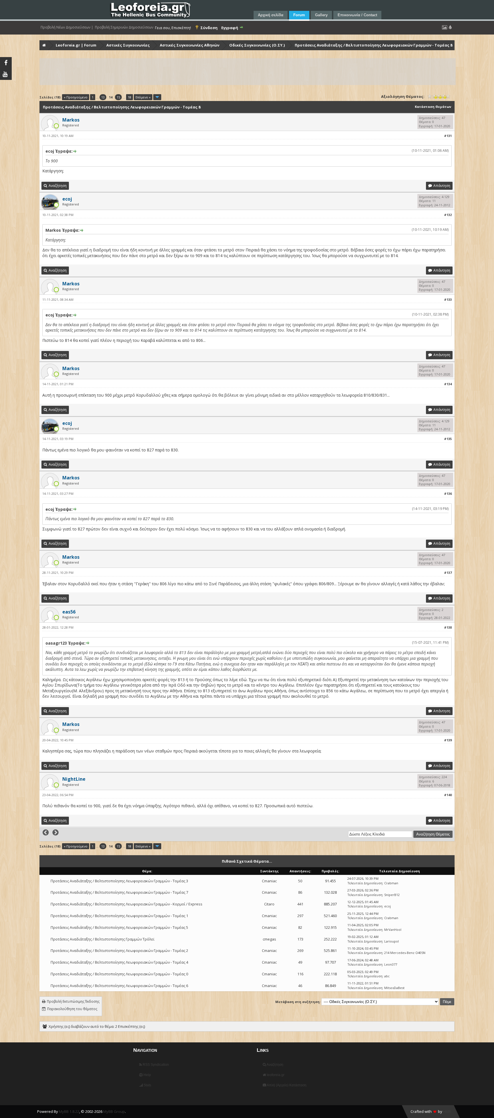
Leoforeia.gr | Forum (76, 45)
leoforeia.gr (275, 1075)
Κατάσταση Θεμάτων (433, 106)
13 (103, 97)
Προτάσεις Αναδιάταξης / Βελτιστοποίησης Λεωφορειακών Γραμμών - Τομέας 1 (119, 915)
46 (300, 985)
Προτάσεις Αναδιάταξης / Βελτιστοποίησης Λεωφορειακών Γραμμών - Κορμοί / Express (126, 904)
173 (300, 939)
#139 (448, 740)
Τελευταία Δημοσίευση (365, 883)
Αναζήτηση (274, 1065)
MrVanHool (392, 929)
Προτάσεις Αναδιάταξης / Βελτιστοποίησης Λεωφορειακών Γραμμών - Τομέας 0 (119, 973)
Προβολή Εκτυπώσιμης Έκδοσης (73, 1001)
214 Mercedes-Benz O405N (404, 952)
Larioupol (391, 941)
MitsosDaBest (394, 988)
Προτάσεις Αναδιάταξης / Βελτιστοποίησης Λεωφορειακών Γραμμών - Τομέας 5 (119, 927)
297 (300, 915)
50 (300, 880)
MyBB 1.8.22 (69, 1111)
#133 (448, 299)
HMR (447, 1111)
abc (387, 976)
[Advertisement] (211, 71)
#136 (448, 493)
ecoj (387, 906)
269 (300, 950)
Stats (147, 1085)
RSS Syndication (155, 1065)
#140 (448, 795)
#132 (448, 215)
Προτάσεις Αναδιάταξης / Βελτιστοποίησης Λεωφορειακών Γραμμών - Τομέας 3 (119, 880)
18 (129, 97)
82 (300, 927)
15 (118, 97)
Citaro (269, 904)
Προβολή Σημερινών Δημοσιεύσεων (124, 27)
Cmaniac (269, 880)
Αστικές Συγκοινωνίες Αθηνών (189, 45)
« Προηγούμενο (75, 97)
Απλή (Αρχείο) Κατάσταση (286, 1085)
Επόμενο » (143, 97)
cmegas (269, 939)
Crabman (391, 883)
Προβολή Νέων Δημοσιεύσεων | (67, 27)
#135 (448, 439)
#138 (448, 627)
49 (300, 962)
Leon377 (390, 964)
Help (147, 1075)
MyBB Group (114, 1111)
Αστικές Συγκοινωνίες (128, 45)
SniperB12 (392, 895)
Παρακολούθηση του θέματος (72, 1008)
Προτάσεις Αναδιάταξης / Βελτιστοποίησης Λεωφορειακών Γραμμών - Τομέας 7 (119, 892)
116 (300, 973)
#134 (448, 384)
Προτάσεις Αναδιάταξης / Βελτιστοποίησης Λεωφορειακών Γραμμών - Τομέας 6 (119, 985)
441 (300, 904)
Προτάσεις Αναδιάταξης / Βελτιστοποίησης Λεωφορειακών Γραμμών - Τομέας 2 (119, 950)
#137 (448, 572)
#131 (448, 136)
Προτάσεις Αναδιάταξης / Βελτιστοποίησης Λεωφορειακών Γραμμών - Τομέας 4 (119, 962)
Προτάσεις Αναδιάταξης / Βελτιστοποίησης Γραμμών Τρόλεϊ (102, 939)
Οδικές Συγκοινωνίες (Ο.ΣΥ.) (257, 45)
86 (300, 892)
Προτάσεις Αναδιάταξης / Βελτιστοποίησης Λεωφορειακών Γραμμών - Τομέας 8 (373, 45)
